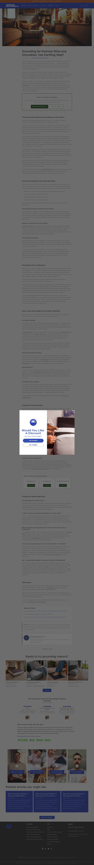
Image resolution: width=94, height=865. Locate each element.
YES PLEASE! (33, 440)
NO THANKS (33, 445)
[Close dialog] (73, 411)
